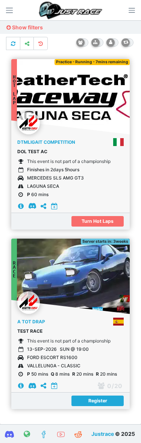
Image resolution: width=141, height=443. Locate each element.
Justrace (102, 434)
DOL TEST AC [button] (32, 151)
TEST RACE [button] (29, 331)
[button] (131, 10)
